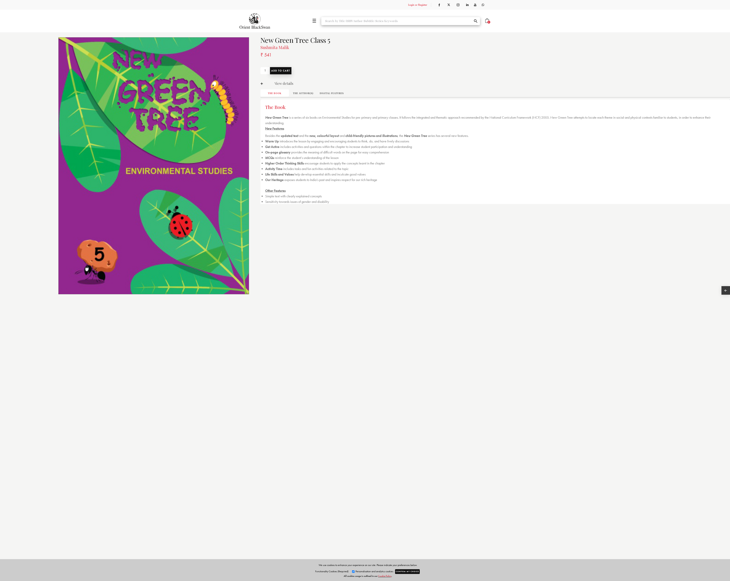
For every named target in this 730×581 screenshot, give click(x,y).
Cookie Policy (384, 576)
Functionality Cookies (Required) (331, 571)
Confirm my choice (407, 571)
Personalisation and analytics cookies (374, 571)
